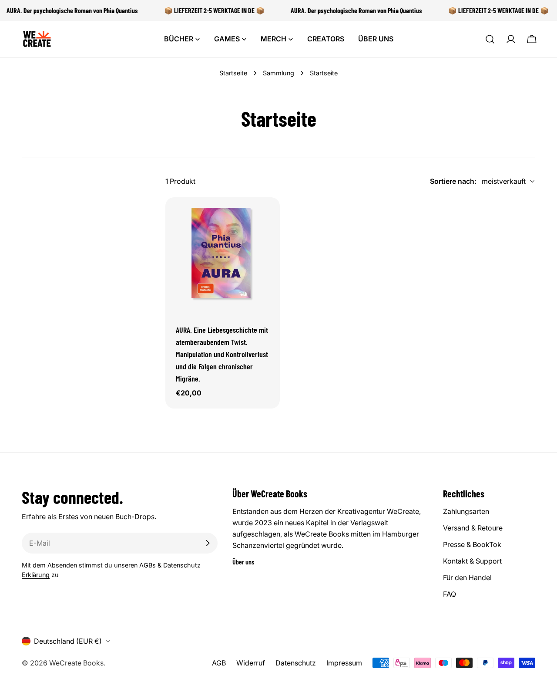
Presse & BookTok (472, 544)
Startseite (233, 73)
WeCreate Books (76, 662)
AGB (219, 662)
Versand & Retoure (473, 527)
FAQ (449, 594)
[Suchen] (490, 39)
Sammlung (278, 73)
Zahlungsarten (466, 511)
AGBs (147, 565)
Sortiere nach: (453, 181)
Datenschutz (295, 662)
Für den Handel (467, 577)
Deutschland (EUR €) (68, 641)
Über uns (243, 561)
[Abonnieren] (207, 543)
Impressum (344, 662)
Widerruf (250, 662)
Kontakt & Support (472, 561)
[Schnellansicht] (267, 216)
